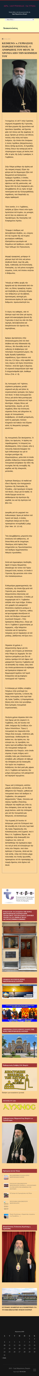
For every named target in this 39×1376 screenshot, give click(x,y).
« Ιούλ (4, 1358)
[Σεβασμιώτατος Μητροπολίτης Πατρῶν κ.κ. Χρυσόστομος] (19, 1162)
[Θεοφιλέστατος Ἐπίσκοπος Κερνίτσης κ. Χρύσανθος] (19, 1282)
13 (19, 1345)
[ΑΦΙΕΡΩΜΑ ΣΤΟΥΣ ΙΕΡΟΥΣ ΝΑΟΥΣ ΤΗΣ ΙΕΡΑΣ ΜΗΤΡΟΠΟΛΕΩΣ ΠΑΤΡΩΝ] (19, 1057)
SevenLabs (23, 1371)
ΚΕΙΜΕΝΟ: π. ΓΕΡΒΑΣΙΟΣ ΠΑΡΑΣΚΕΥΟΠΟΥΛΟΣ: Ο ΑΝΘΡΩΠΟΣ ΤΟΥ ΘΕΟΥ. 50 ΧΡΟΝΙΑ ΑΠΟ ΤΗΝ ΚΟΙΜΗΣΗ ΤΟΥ (19, 50)
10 (4, 1345)
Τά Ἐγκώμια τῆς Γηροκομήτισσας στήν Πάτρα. (21, 1193)
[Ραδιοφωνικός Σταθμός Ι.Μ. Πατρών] (19, 1079)
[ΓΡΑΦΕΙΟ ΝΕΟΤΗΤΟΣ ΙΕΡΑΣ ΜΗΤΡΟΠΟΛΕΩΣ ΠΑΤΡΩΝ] (19, 998)
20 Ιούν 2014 (7, 39)
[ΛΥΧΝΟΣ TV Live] (19, 1110)
